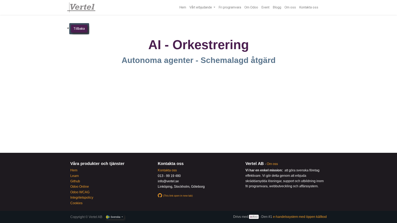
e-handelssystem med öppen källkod (300, 216)
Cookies (76, 203)
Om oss (272, 164)
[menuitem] (183, 7)
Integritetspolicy (81, 197)
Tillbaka (79, 29)
